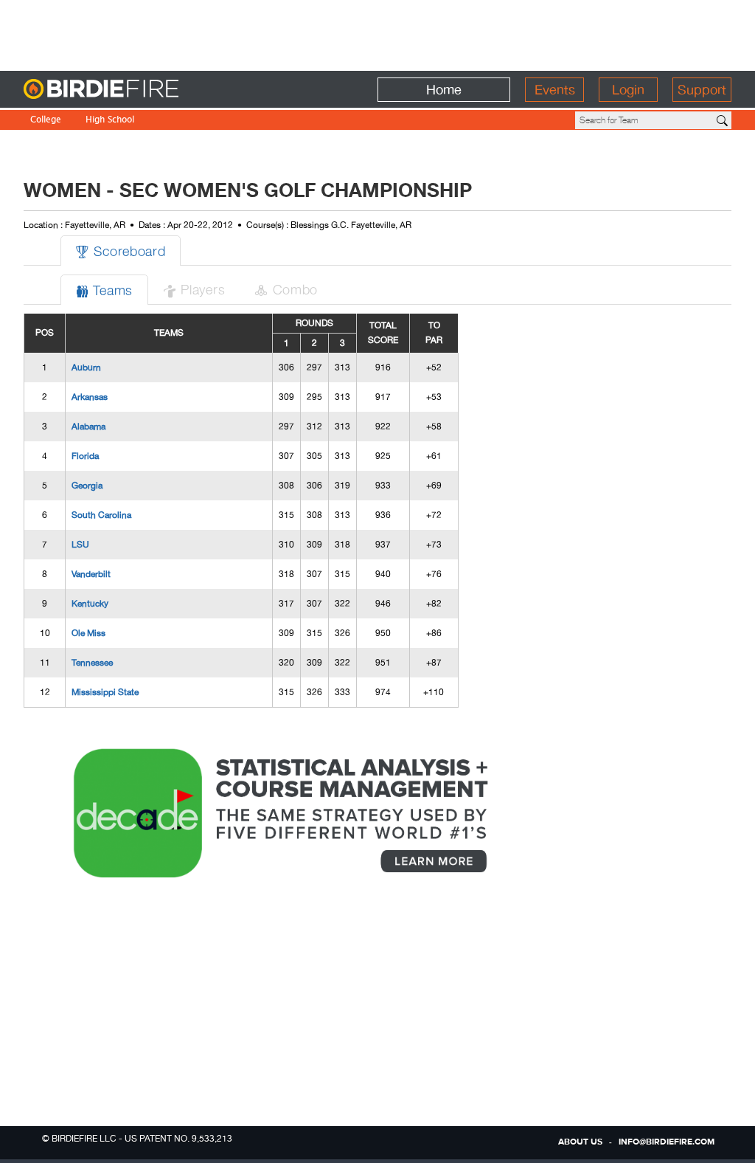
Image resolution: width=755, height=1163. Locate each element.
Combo (286, 289)
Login (628, 89)
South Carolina (101, 515)
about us (580, 1142)
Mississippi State (105, 692)
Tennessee (92, 663)
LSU (80, 544)
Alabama (88, 426)
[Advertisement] (377, 33)
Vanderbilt (91, 574)
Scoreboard (120, 250)
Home (444, 89)
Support (702, 89)
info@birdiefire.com (666, 1142)
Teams (104, 290)
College (45, 120)
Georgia (87, 485)
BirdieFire (131, 89)
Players (194, 289)
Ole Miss (88, 633)
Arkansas (90, 397)
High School (110, 120)
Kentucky (90, 603)
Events (555, 89)
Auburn (86, 367)
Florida (85, 456)
